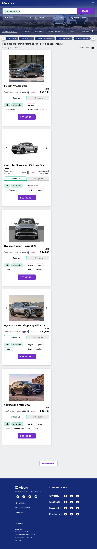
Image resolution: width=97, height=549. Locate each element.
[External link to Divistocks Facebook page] (65, 508)
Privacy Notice (20, 503)
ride (7, 105)
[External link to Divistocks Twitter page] (78, 508)
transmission (33, 109)
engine (30, 265)
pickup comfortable (82, 38)
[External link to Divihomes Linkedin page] (71, 514)
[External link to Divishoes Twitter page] (78, 502)
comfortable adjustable (45, 38)
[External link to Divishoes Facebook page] (65, 502)
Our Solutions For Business (25, 535)
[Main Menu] (93, 3)
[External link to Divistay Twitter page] (78, 496)
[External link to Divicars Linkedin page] (24, 496)
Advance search (81, 18)
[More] (92, 31)
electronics (17, 105)
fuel (43, 109)
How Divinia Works (22, 532)
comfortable (10, 109)
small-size (39, 270)
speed (40, 265)
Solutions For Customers (24, 537)
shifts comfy (12, 38)
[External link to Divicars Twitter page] (30, 496)
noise (40, 424)
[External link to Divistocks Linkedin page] (71, 508)
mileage (31, 105)
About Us (18, 529)
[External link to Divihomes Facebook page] (65, 514)
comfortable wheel (64, 38)
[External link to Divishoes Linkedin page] (71, 502)
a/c (29, 428)
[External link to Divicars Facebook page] (18, 496)
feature (8, 270)
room (8, 428)
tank (30, 270)
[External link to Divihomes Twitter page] (78, 514)
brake (40, 190)
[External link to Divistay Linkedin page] (71, 496)
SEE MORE (25, 117)
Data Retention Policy (23, 508)
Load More (48, 463)
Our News (18, 540)
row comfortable (26, 38)
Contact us (19, 512)
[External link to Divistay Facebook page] (65, 496)
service (30, 190)
